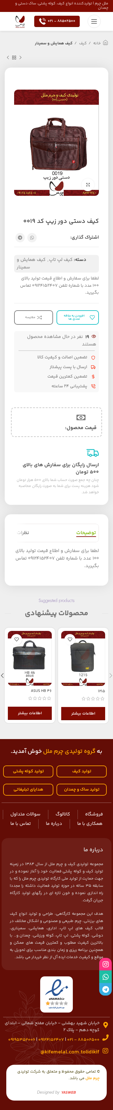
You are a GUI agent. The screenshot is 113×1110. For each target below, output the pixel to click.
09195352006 (21, 1039)
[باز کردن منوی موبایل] (94, 21)
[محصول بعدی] (8, 58)
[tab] (86, 533)
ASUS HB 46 (41, 691)
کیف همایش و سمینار (54, 43)
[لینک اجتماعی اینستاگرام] (105, 964)
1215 (101, 691)
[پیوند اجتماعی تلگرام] (20, 237)
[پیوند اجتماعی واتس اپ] (32, 237)
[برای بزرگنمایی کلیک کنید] (88, 185)
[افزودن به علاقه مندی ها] (69, 639)
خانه (96, 43)
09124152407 (51, 1039)
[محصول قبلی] (20, 58)
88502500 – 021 (61, 21)
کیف (82, 43)
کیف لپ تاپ (61, 259)
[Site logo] (20, 21)
